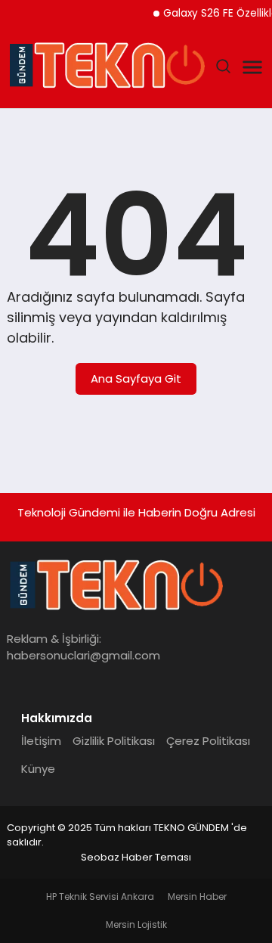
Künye (38, 769)
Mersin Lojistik (136, 924)
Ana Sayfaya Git (136, 378)
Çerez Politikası (208, 741)
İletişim (41, 741)
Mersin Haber (197, 896)
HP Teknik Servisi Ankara (100, 896)
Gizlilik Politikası (114, 741)
